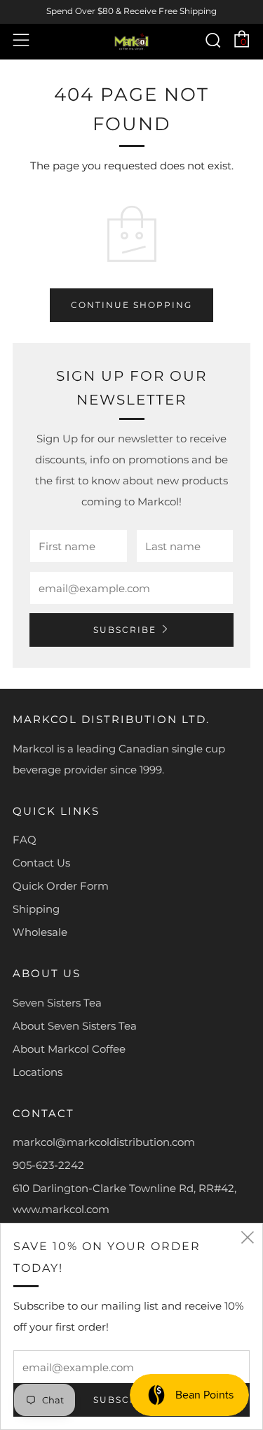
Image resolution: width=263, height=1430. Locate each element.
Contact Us (41, 862)
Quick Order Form (61, 885)
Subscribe (124, 629)
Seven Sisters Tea (57, 1002)
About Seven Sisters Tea (75, 1025)
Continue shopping (131, 305)
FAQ (24, 839)
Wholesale (40, 932)
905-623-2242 (48, 1165)
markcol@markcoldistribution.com (104, 1142)
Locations (37, 1072)
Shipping (36, 909)
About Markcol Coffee (69, 1049)
